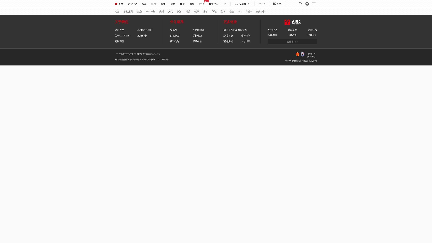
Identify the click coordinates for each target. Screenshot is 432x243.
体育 (182, 3)
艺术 (223, 11)
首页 (120, 3)
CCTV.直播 (240, 3)
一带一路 (150, 11)
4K (224, 3)
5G (239, 11)
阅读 (214, 11)
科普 (188, 11)
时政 (130, 3)
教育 (192, 3)
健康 (196, 11)
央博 (161, 11)
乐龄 (205, 11)
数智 (232, 11)
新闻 (144, 3)
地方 (117, 11)
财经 (172, 3)
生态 (139, 11)
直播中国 (213, 3)
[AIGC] (277, 4)
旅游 (179, 11)
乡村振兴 (128, 11)
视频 (163, 3)
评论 (153, 3)
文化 (170, 11)
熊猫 (201, 3)
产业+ (249, 11)
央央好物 (260, 11)
